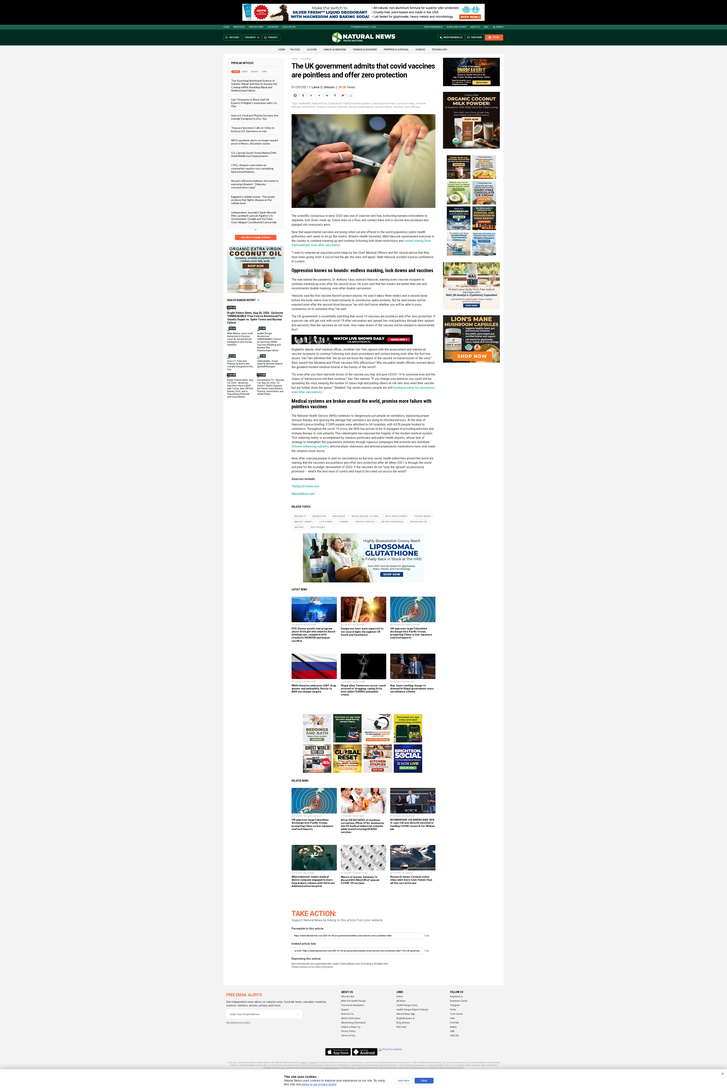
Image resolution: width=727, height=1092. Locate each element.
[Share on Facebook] (303, 95)
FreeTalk (454, 1022)
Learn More (404, 1080)
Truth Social (456, 1014)
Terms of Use (348, 1035)
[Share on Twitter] (311, 95)
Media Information (350, 1018)
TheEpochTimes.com (305, 486)
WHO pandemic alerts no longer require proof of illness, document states (254, 142)
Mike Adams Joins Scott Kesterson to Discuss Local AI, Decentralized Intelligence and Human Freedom (240, 339)
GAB (452, 1031)
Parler (453, 1009)
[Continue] (298, 1014)
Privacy (303, 1062)
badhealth (305, 103)
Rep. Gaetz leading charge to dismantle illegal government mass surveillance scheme (412, 688)
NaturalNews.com (303, 494)
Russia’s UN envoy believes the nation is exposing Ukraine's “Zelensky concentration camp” (254, 184)
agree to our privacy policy (319, 1084)
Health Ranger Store (406, 1005)
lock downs (308, 106)
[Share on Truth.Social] (335, 95)
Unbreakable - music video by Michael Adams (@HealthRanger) (270, 364)
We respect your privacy (238, 1022)
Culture (312, 49)
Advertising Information (353, 1022)
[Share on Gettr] (343, 95)
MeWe (453, 1027)
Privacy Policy (348, 1031)
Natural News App (405, 1014)
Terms (312, 1062)
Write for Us (347, 1014)
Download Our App (456, 27)
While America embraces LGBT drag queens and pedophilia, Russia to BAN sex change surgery (314, 688)
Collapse (305, 59)
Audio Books (288, 27)
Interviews (273, 27)
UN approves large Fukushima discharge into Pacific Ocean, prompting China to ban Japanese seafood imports (411, 633)
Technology (439, 49)
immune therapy (303, 522)
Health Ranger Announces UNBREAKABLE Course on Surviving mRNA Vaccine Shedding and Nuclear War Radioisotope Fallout (269, 342)
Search (500, 27)
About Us (475, 27)
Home (226, 27)
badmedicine (319, 103)
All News (401, 1001)
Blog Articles (403, 1022)
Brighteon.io (456, 996)
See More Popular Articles (255, 237)
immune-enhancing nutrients (310, 446)
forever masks (406, 103)
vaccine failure (383, 106)
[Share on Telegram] (319, 95)
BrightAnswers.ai (433, 27)
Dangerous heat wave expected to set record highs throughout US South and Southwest (362, 631)
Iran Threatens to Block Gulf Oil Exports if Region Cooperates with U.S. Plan (254, 103)
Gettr (452, 1018)
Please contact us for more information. (312, 966)
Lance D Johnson (323, 87)
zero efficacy (412, 106)
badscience (335, 103)
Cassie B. (360, 625)
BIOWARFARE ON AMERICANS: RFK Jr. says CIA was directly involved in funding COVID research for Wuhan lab (412, 824)
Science (420, 49)
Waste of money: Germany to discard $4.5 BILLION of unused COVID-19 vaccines (360, 879)
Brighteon (239, 27)
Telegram (455, 1005)
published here (331, 1068)
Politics (295, 49)
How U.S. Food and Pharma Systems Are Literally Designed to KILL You (254, 117)
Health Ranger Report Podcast (412, 1009)
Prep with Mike (256, 27)
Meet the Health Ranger (353, 1001)
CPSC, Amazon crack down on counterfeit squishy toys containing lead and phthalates (252, 168)
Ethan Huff (311, 625)
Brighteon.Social (458, 1001)
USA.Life (454, 1035)
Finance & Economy (365, 49)
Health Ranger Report (241, 300)
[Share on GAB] (327, 95)
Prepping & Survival (396, 49)
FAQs (486, 27)
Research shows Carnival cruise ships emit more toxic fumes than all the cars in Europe (411, 879)
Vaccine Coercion (337, 106)
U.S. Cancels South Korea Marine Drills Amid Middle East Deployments (253, 154)
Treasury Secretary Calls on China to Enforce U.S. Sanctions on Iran (252, 129)
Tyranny (321, 106)
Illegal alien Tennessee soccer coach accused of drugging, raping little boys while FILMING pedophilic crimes (363, 690)
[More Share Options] (351, 95)
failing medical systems (357, 103)
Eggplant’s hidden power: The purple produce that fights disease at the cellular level (253, 200)
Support (345, 1009)
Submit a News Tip (350, 1027)
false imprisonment (384, 103)
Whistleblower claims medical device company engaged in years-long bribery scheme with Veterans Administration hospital (313, 881)
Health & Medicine (335, 49)
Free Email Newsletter (352, 1005)
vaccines (398, 106)
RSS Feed (401, 1027)
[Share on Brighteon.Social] (296, 95)
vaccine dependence (361, 106)
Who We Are (347, 996)
